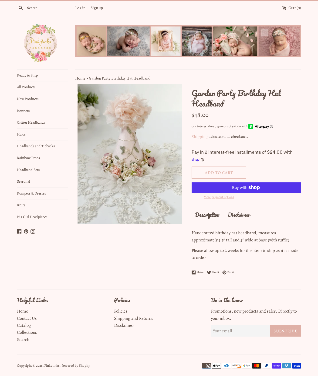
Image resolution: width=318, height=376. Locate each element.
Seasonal (23, 181)
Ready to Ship (27, 75)
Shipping (200, 136)
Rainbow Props (28, 157)
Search (23, 340)
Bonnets (23, 110)
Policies (121, 311)
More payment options (219, 197)
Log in (80, 7)
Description (207, 214)
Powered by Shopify (75, 365)
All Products (26, 87)
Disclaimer (239, 214)
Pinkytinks (52, 365)
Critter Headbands (31, 122)
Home (22, 311)
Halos (21, 134)
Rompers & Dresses (31, 193)
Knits (21, 205)
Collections (27, 332)
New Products (27, 98)
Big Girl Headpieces (32, 216)
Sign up (97, 7)
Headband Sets (28, 169)
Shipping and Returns (133, 318)
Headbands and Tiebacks (36, 146)
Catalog (24, 325)
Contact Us (27, 318)
